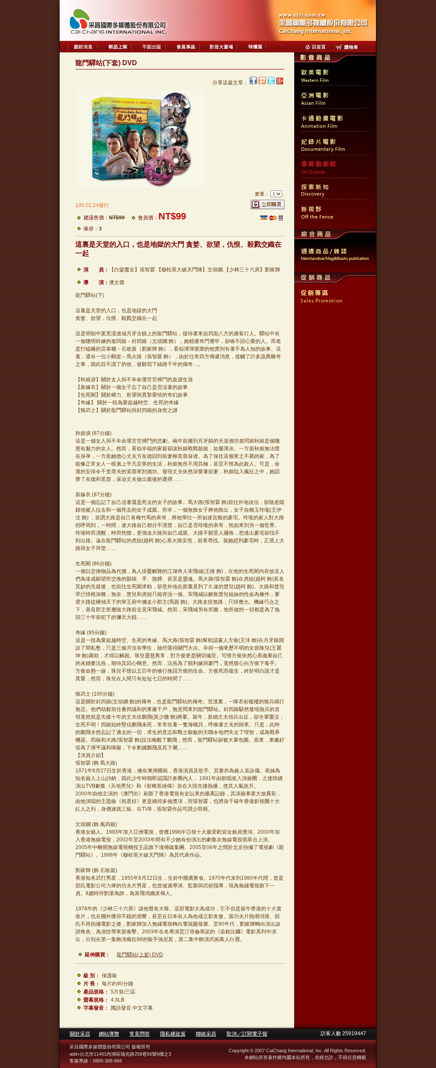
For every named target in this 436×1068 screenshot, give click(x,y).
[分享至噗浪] (262, 83)
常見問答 (139, 1034)
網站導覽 (109, 1034)
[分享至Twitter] (271, 83)
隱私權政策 (173, 1034)
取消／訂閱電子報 (247, 1034)
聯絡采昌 (206, 1034)
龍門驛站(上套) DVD (140, 955)
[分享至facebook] (253, 83)
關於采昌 (80, 1034)
